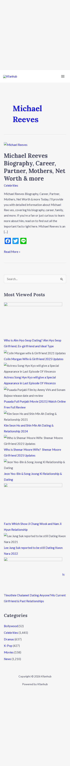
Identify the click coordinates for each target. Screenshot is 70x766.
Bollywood (11, 626)
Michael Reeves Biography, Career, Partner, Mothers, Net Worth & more (34, 167)
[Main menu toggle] (63, 76)
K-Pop (8, 645)
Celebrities (11, 185)
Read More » (12, 251)
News (7, 659)
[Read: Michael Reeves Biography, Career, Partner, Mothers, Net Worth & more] (15, 144)
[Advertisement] (35, 35)
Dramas (9, 639)
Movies (9, 652)
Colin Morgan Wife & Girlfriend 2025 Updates (33, 359)
